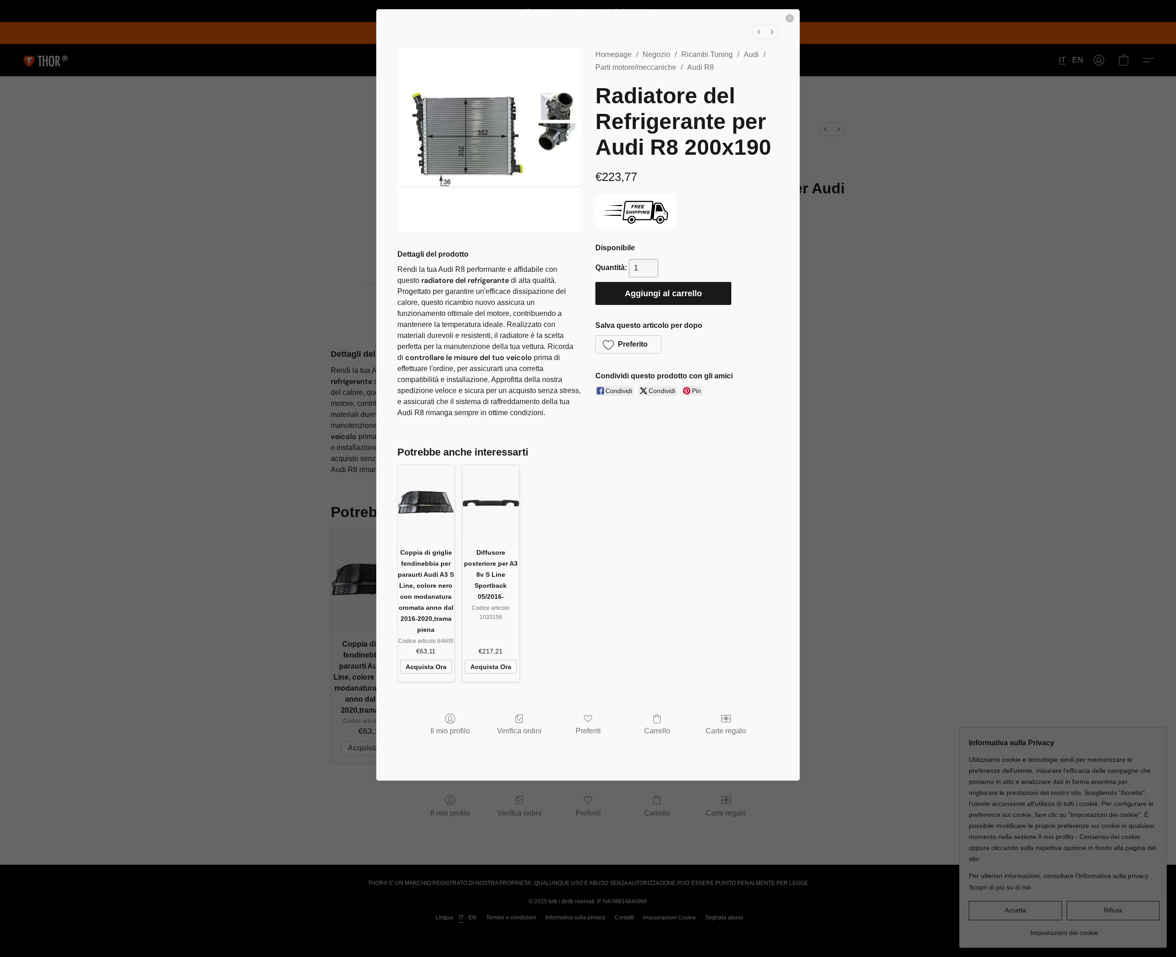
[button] (628, 344)
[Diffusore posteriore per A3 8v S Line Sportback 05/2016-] (491, 502)
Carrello (657, 731)
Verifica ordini (519, 731)
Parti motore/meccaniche (635, 67)
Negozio (656, 54)
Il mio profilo (450, 731)
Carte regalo (726, 731)
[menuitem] (758, 32)
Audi (751, 54)
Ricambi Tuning (707, 54)
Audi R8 (700, 67)
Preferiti (588, 731)
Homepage (613, 54)
